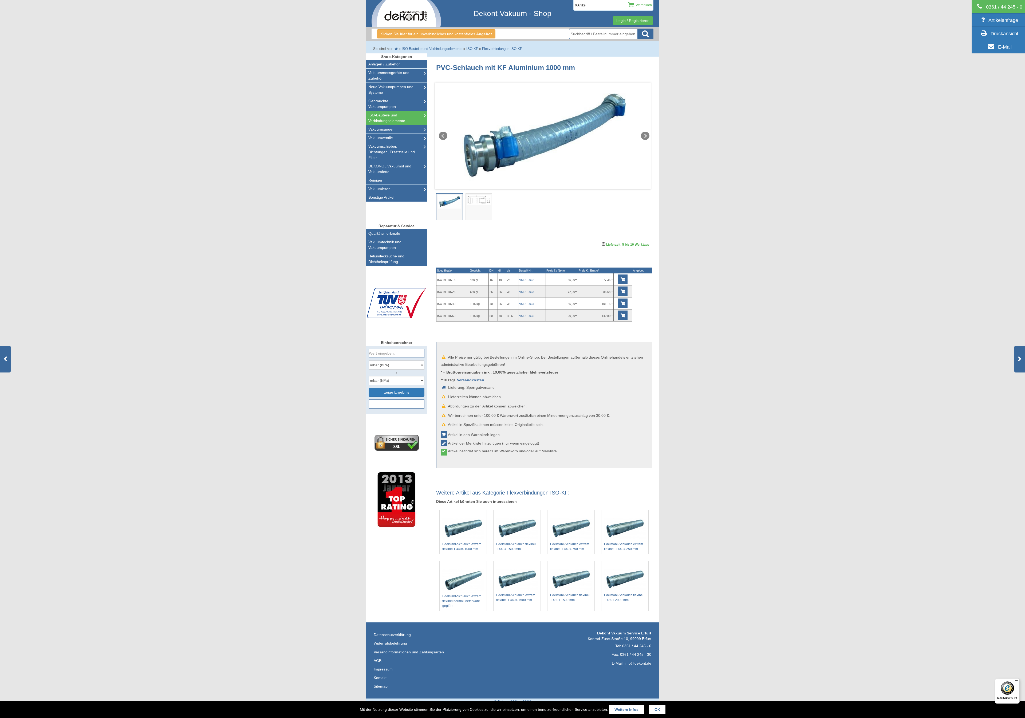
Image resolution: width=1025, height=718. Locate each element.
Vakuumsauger (381, 129)
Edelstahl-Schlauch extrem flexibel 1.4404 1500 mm (515, 597)
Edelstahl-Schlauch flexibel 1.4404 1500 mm (516, 546)
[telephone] (998, 6)
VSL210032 (526, 279)
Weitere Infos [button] (626, 709)
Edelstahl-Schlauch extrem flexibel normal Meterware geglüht (461, 601)
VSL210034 (526, 303)
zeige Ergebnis (396, 392)
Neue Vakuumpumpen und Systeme (390, 90)
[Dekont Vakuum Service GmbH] (406, 13)
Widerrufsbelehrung (390, 643)
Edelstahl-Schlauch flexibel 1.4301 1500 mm (570, 597)
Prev (443, 136)
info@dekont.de (638, 663)
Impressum (383, 669)
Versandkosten (470, 380)
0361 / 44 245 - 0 (636, 646)
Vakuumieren (379, 189)
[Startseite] (396, 49)
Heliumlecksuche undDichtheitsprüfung (386, 259)
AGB (377, 660)
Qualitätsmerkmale (384, 233)
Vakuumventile (380, 138)
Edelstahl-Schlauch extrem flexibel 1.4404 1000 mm (461, 546)
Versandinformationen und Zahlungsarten (409, 652)
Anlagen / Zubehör (384, 64)
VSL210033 (526, 291)
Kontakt (380, 678)
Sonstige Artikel (381, 197)
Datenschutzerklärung (392, 635)
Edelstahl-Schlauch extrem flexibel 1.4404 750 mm (569, 546)
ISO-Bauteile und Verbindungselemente (386, 118)
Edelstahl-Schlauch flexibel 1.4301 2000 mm (624, 597)
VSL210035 (526, 315)
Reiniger (375, 180)
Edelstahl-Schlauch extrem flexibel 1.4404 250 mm (623, 546)
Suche (645, 34)
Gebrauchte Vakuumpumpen (382, 104)
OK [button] (657, 709)
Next (645, 136)
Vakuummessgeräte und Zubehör (388, 75)
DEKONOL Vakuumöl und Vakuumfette (389, 169)
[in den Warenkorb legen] (623, 279)
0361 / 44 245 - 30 (635, 654)
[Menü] (1016, 681)
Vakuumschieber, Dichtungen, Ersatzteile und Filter (391, 152)
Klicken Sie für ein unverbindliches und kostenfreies (436, 34)
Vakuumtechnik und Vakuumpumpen (384, 245)
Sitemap (381, 686)
